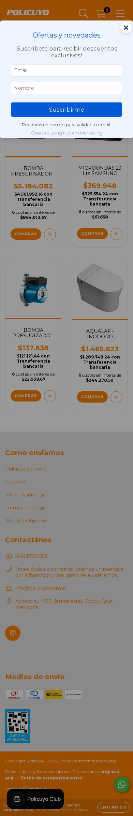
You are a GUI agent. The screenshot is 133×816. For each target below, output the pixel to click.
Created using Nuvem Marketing (66, 133)
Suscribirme (66, 109)
